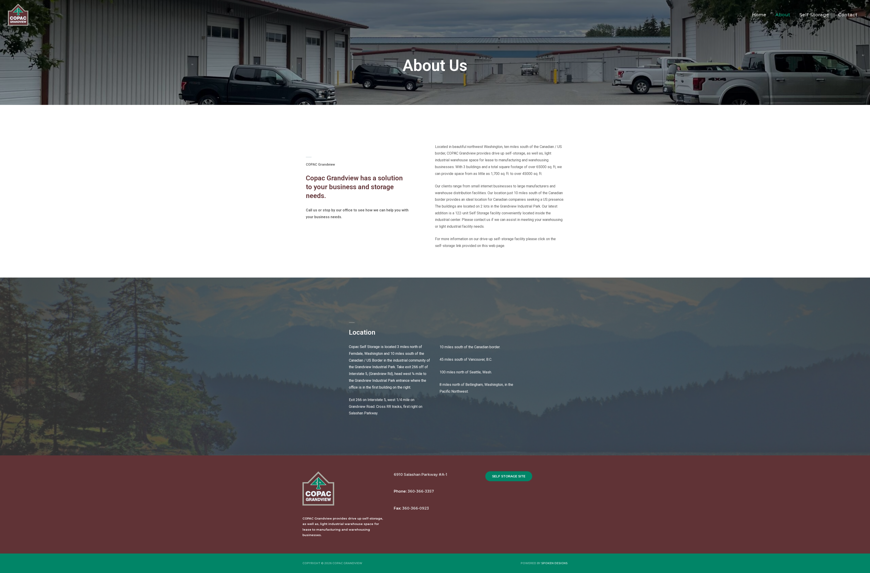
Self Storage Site (508, 476)
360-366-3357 (421, 491)
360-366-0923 (415, 508)
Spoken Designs (554, 563)
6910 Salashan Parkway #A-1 (421, 474)
